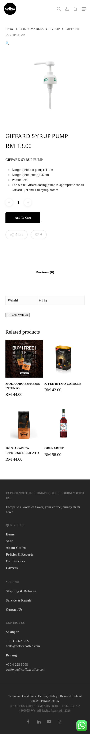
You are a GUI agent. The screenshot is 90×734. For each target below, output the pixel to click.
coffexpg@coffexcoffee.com (25, 669)
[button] (84, 9)
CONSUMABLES (32, 29)
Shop (9, 541)
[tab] (45, 272)
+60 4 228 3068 (17, 664)
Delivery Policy (48, 696)
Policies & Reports (19, 554)
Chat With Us (20, 314)
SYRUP (55, 29)
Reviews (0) (45, 272)
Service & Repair (18, 600)
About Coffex (16, 548)
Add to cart (23, 217)
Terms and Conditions (22, 696)
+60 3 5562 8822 (18, 641)
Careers (12, 568)
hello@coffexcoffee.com (23, 646)
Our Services (15, 561)
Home (9, 29)
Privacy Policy (50, 700)
